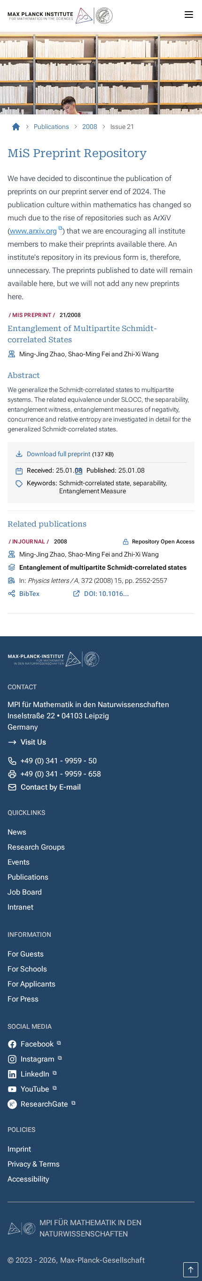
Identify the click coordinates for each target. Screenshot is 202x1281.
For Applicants (31, 984)
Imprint (19, 1149)
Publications (28, 877)
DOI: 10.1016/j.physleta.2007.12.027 (107, 593)
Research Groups (36, 847)
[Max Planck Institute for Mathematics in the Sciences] (16, 126)
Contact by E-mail (51, 787)
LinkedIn (36, 1074)
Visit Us (33, 742)
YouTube (36, 1089)
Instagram (38, 1059)
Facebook (38, 1044)
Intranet (20, 907)
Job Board (25, 892)
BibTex (29, 593)
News (17, 832)
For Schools (27, 969)
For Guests (26, 953)
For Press (23, 999)
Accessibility (28, 1179)
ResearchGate (45, 1104)
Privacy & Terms (34, 1164)
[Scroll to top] (190, 1269)
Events (19, 862)
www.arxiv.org (33, 230)
